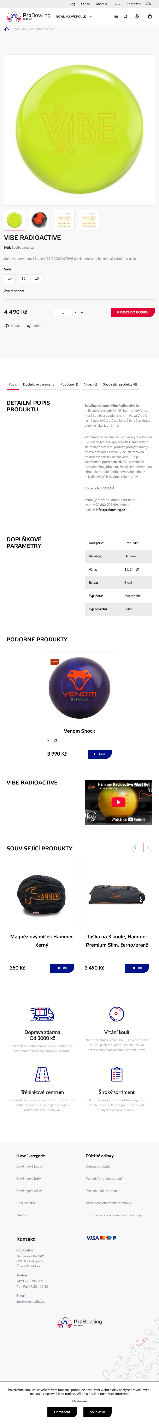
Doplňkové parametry (38, 384)
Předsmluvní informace (102, 1191)
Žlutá (128, 582)
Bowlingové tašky (29, 1191)
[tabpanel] (79, 706)
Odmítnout (62, 1412)
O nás (85, 4)
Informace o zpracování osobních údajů (114, 1215)
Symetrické (132, 596)
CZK (148, 4)
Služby (21, 1215)
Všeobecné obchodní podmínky (108, 1203)
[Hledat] (125, 16)
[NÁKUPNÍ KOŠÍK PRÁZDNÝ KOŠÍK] (149, 16)
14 (132, 569)
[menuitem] (74, 16)
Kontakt (101, 4)
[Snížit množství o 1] (75, 313)
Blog (72, 4)
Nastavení (79, 1401)
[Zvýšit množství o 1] (82, 313)
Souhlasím (97, 1412)
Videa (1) (90, 384)
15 (126, 569)
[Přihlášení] (137, 16)
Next (147, 847)
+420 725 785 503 (29, 1281)
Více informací (118, 1394)
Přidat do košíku (133, 312)
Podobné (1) (69, 384)
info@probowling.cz (110, 509)
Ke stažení (133, 4)
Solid (128, 609)
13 (55, 740)
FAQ (117, 4)
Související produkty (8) (120, 384)
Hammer (130, 556)
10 (137, 569)
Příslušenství (25, 1203)
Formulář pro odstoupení (104, 1178)
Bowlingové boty (28, 1178)
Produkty (131, 543)
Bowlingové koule (29, 1166)
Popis (13, 384)
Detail (100, 754)
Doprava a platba (98, 1166)
